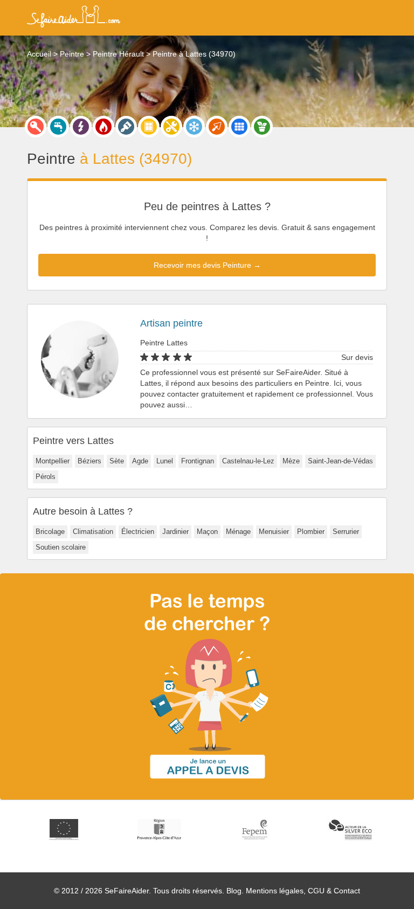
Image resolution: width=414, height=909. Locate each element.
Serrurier (346, 532)
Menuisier (274, 532)
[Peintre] (126, 126)
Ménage (238, 532)
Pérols (46, 477)
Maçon (207, 532)
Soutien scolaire (61, 547)
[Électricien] (80, 126)
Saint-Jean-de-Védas (340, 461)
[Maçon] (216, 126)
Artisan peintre (171, 323)
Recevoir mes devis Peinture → (207, 265)
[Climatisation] (194, 126)
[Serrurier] (35, 126)
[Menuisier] (148, 126)
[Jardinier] (262, 126)
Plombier (311, 532)
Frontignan (197, 461)
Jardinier (175, 532)
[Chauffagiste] (103, 126)
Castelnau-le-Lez (248, 461)
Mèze (291, 461)
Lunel (164, 461)
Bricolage (50, 532)
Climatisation (93, 532)
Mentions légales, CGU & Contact (303, 890)
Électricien (137, 532)
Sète (116, 461)
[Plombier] (58, 126)
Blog (234, 890)
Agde (140, 461)
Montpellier (53, 461)
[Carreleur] (239, 126)
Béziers (89, 461)
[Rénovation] (171, 126)
